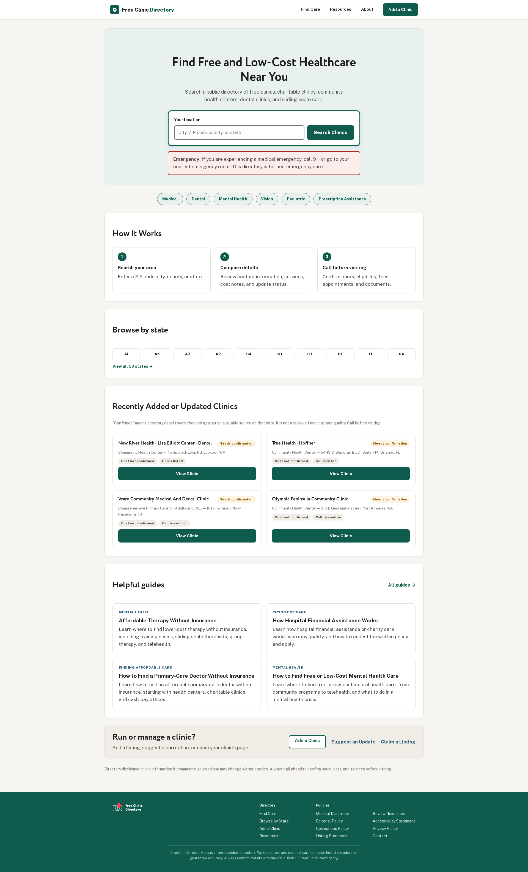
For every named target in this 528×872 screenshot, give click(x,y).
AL (126, 354)
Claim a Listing (398, 742)
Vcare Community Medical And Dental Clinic (163, 499)
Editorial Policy (329, 821)
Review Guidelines (389, 813)
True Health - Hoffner (293, 443)
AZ (188, 354)
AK (157, 354)
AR (218, 354)
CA (249, 354)
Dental (198, 199)
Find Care (310, 9)
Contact (380, 836)
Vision (267, 199)
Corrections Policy (332, 828)
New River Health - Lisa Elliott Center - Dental (165, 443)
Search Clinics (330, 132)
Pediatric (296, 199)
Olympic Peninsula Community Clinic (310, 499)
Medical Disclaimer (332, 813)
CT (310, 354)
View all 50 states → (132, 366)
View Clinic (187, 473)
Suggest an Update (353, 742)
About (367, 9)
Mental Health (233, 199)
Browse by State (274, 821)
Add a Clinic (400, 9)
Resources (340, 9)
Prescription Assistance (342, 199)
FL (371, 354)
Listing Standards (331, 836)
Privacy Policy (385, 828)
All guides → (402, 585)
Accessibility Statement (394, 821)
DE (340, 354)
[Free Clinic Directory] (127, 821)
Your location (187, 120)
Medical (170, 199)
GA (401, 354)
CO (279, 354)
